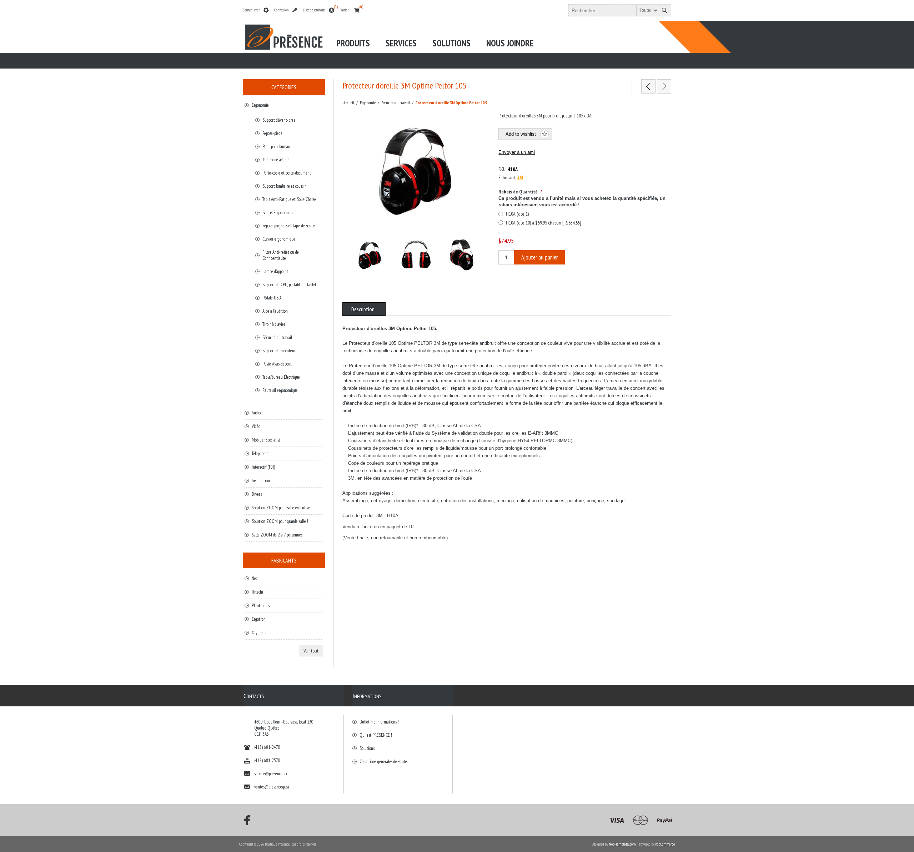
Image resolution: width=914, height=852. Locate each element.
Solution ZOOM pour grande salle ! (280, 521)
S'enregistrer (251, 9)
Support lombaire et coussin (284, 186)
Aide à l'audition (275, 311)
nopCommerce (665, 844)
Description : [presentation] (364, 309)
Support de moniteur (279, 351)
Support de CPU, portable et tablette (291, 285)
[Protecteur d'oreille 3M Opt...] (648, 86)
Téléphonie (260, 453)
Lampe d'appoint (275, 271)
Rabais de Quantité (518, 191)
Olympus (259, 633)
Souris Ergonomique (278, 213)
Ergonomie (260, 105)
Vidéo (256, 426)
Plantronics (261, 606)
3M (520, 177)
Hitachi (257, 592)
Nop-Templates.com (622, 844)
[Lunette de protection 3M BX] (664, 86)
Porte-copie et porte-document (286, 173)
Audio (256, 413)
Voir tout (310, 650)
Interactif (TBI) (263, 467)
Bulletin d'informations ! (379, 722)
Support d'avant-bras (278, 120)
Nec (254, 578)
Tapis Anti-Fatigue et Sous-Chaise (289, 199)
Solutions (367, 748)
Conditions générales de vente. (383, 761)
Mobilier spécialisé (266, 440)
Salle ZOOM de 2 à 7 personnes (277, 535)
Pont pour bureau (276, 146)
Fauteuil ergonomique (280, 390)
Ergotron (259, 619)
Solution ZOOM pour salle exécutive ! (282, 508)
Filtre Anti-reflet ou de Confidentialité (280, 255)
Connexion (281, 9)
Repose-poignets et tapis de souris (288, 226)
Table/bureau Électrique (281, 377)
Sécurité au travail (277, 337)
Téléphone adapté (276, 160)
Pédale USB (271, 298)
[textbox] (613, 10)
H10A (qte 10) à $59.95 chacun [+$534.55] (543, 223)
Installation (261, 481)
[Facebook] (245, 820)
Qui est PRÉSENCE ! (376, 735)
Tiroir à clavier (273, 324)
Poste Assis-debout (277, 364)
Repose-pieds (272, 133)
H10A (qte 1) (517, 214)
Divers (257, 494)
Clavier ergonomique (278, 239)
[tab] (364, 309)
